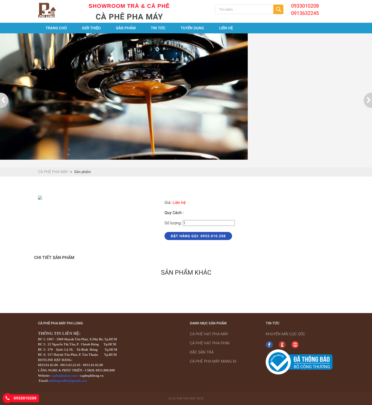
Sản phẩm (126, 28)
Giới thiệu (91, 28)
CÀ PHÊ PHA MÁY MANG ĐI (213, 361)
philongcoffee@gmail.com (68, 381)
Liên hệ (226, 28)
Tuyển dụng (192, 28)
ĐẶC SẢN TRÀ (202, 352)
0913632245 (305, 13)
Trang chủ (56, 28)
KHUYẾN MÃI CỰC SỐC (285, 334)
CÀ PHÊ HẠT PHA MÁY (209, 334)
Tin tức (158, 28)
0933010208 (305, 6)
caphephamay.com (64, 375)
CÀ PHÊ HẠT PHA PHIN (210, 343)
